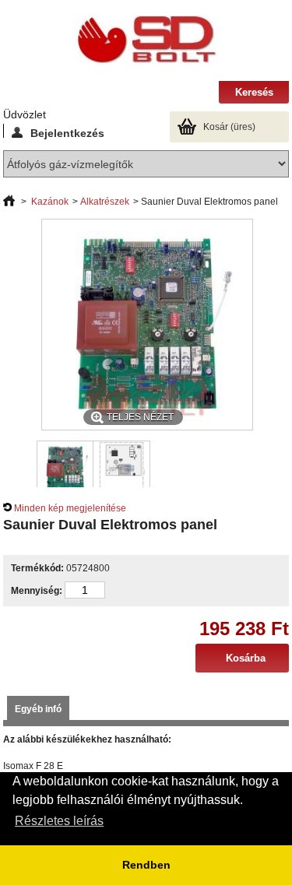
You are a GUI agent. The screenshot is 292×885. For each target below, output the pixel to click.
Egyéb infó (38, 709)
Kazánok (50, 201)
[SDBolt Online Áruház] (146, 40)
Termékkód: (37, 568)
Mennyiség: (36, 590)
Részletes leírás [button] (59, 820)
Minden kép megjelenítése (70, 508)
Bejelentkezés (67, 132)
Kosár (229, 126)
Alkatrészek (104, 201)
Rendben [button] (146, 865)
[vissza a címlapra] (9, 201)
